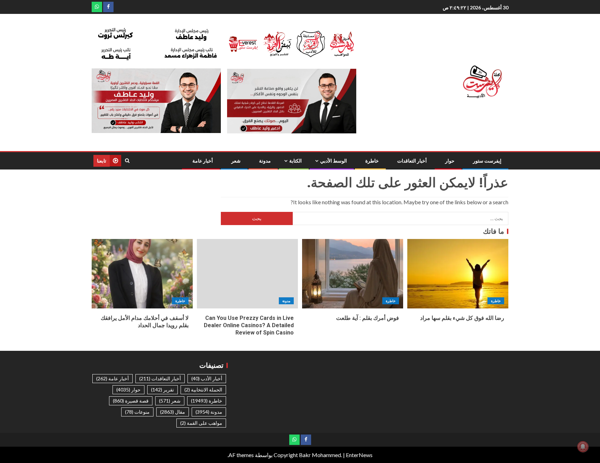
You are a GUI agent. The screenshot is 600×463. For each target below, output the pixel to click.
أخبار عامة (202, 160)
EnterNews (359, 455)
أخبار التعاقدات (412, 160)
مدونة (265, 160)
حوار (450, 160)
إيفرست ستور (487, 160)
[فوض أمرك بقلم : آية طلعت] (352, 273)
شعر (236, 160)
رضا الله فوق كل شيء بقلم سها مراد (462, 318)
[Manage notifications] (583, 446)
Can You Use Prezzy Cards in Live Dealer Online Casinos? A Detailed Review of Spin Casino (249, 325)
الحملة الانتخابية (203, 389)
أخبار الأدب (206, 378)
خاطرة (372, 160)
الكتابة (295, 160)
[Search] (127, 160)
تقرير (162, 389)
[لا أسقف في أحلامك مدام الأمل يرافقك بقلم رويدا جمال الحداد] (142, 273)
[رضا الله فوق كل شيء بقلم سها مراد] (457, 273)
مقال (172, 412)
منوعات (137, 412)
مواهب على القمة (201, 423)
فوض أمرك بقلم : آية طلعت (367, 318)
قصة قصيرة (131, 401)
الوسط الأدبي (333, 160)
